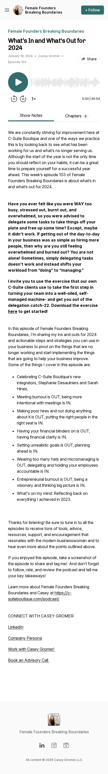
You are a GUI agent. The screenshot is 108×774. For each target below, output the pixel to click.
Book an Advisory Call (28, 660)
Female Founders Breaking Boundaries (43, 10)
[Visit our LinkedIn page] (41, 745)
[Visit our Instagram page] (54, 745)
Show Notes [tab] (31, 115)
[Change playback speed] (34, 98)
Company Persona (25, 638)
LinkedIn (15, 627)
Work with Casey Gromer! (31, 649)
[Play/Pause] (18, 82)
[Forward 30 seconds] (23, 98)
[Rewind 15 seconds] (14, 98)
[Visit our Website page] (66, 745)
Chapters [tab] (76, 115)
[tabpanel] (54, 407)
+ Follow (92, 10)
